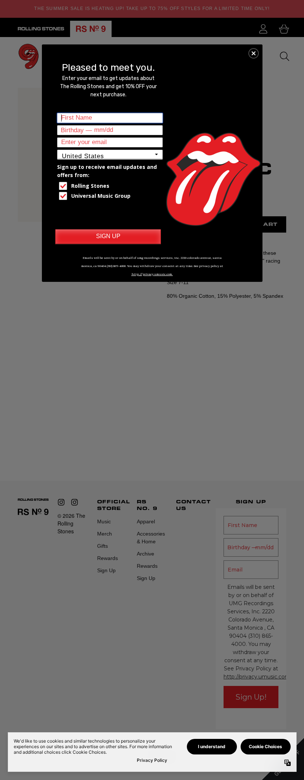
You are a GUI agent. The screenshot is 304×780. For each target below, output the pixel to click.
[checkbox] (111, 186)
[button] (253, 53)
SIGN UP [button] (108, 236)
